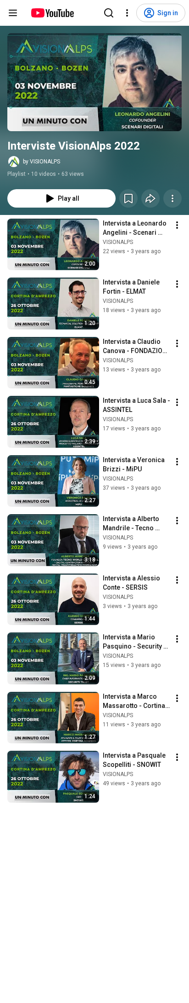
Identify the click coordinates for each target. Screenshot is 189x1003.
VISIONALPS (118, 242)
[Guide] (12, 12)
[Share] (150, 198)
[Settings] (127, 12)
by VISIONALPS (41, 161)
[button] (94, 82)
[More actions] (172, 198)
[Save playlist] (128, 198)
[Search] (108, 12)
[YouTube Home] (52, 13)
